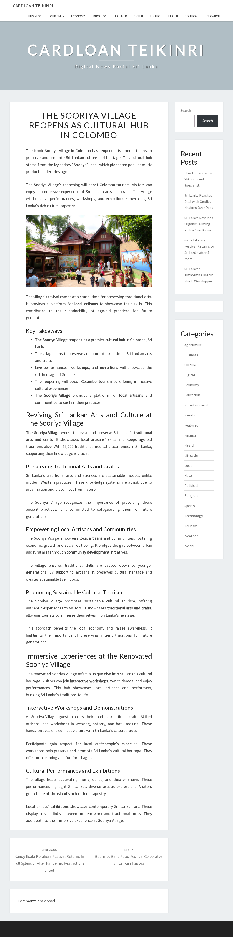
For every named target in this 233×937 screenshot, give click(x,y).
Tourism (54, 16)
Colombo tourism (115, 184)
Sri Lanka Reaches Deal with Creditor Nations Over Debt (198, 201)
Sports (189, 505)
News (188, 475)
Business (35, 16)
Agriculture (193, 345)
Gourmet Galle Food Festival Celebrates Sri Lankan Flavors (128, 857)
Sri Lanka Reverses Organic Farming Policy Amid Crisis (198, 224)
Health (173, 16)
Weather (191, 535)
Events (189, 415)
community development (88, 552)
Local (188, 465)
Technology (193, 515)
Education (99, 16)
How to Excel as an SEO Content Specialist (198, 179)
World (189, 545)
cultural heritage (127, 750)
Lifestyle (191, 455)
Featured (120, 16)
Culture (190, 365)
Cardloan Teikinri (33, 5)
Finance (156, 16)
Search (186, 110)
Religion (191, 495)
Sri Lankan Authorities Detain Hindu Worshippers (199, 275)
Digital (139, 16)
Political (191, 16)
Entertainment (196, 405)
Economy (78, 16)
